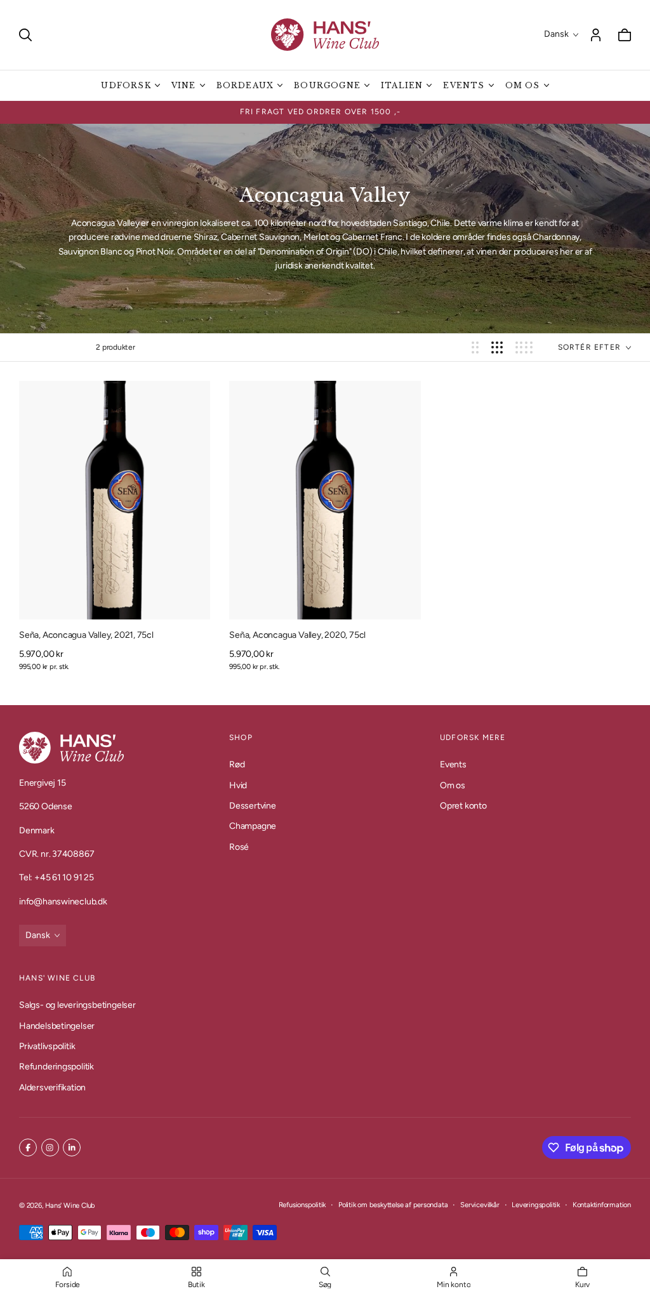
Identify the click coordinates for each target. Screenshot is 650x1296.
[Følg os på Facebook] (28, 1147)
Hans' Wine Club (70, 1205)
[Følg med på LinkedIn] (72, 1147)
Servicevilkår (479, 1204)
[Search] (25, 35)
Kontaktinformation (602, 1204)
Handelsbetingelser (57, 1025)
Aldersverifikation (52, 1087)
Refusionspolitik (302, 1204)
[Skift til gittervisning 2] (475, 347)
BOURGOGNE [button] (327, 85)
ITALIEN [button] (402, 85)
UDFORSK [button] (125, 85)
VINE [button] (183, 85)
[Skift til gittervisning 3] (497, 347)
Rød (236, 765)
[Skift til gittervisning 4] (524, 347)
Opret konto (463, 805)
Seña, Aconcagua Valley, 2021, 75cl (86, 635)
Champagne (252, 826)
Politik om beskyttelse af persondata (393, 1204)
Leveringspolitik (536, 1204)
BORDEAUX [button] (245, 85)
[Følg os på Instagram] (50, 1147)
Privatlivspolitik (47, 1046)
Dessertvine (252, 805)
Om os (452, 785)
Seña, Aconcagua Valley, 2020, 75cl (297, 635)
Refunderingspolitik (56, 1066)
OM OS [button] (522, 85)
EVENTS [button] (463, 85)
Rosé (239, 847)
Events (453, 765)
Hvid (238, 785)
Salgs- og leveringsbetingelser (77, 1005)
